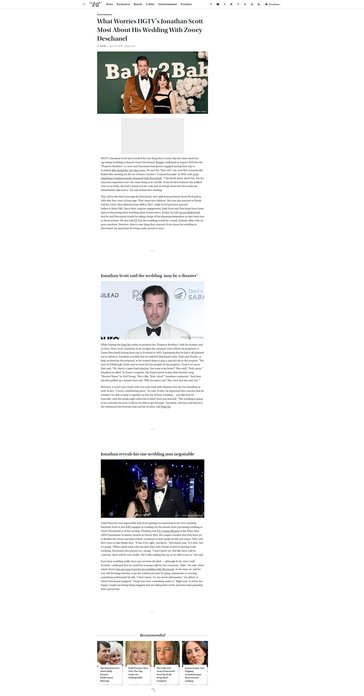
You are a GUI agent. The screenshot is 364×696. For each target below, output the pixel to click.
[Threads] (245, 4)
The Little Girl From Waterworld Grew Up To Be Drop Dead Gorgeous (166, 674)
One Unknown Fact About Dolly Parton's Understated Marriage (110, 674)
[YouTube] (218, 4)
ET (135, 220)
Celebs (150, 4)
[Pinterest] (238, 4)
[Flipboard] (231, 4)
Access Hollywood (189, 212)
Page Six (126, 344)
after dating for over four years (128, 170)
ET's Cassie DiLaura (168, 531)
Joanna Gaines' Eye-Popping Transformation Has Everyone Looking (195, 674)
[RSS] (259, 4)
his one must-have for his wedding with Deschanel (145, 569)
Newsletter (274, 4)
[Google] (252, 4)
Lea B (103, 46)
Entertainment (167, 4)
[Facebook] (211, 4)
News (109, 4)
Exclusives (123, 4)
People (160, 162)
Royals (138, 4)
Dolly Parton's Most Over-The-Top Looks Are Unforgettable (138, 673)
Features (186, 4)
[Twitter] (224, 4)
